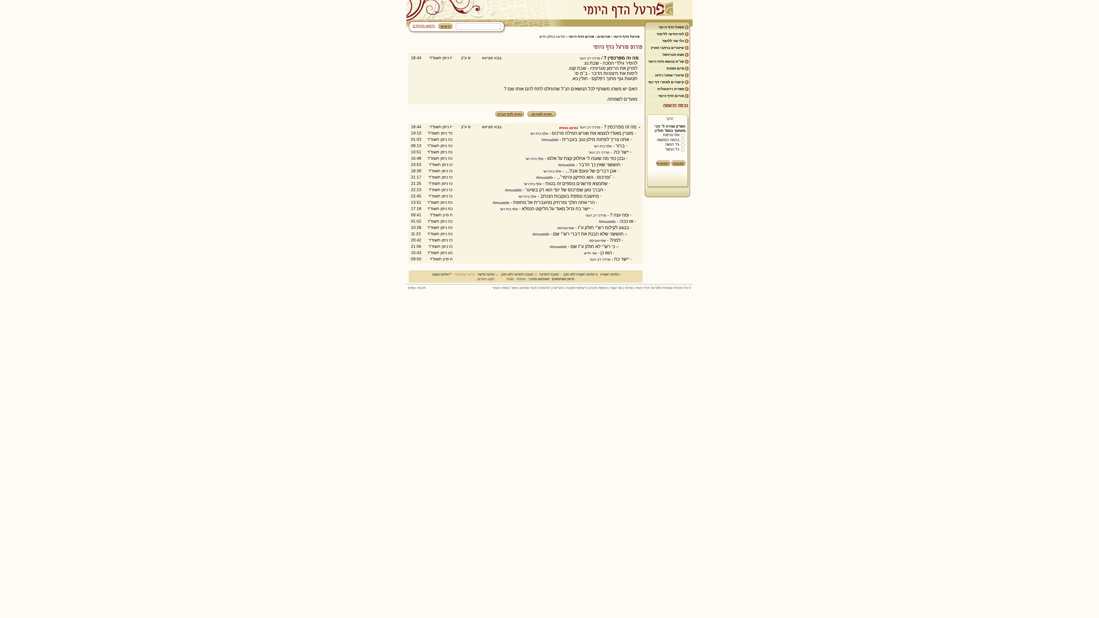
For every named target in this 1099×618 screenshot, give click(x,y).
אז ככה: (626, 221)
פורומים (603, 37)
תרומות (544, 288)
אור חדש (590, 253)
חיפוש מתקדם (424, 26)
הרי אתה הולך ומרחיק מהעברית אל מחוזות (554, 202)
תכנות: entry (417, 288)
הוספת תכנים (598, 288)
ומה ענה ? (619, 215)
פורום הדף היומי (671, 96)
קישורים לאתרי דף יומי (666, 82)
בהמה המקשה (668, 140)
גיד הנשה (672, 144)
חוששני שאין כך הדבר (599, 164)
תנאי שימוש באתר (524, 288)
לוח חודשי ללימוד (670, 34)
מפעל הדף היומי (671, 27)
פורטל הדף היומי (626, 37)
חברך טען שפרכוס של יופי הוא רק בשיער (564, 189)
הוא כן (606, 252)
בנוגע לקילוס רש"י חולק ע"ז (603, 227)
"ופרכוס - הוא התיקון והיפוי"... (584, 177)
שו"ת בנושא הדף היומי (666, 62)
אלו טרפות (671, 135)
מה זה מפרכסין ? (620, 126)
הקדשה (558, 288)
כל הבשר (672, 149)
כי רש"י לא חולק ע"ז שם (592, 246)
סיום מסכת (675, 68)
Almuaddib (549, 140)
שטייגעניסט (565, 228)
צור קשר (616, 288)
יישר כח (621, 259)
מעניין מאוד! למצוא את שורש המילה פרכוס (592, 133)
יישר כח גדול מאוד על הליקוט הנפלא (556, 208)
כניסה (683, 105)
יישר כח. (621, 152)
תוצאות (663, 163)
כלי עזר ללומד (673, 41)
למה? (615, 240)
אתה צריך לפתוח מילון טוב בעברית (595, 139)
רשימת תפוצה (576, 288)
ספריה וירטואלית (670, 89)
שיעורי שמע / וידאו (669, 75)
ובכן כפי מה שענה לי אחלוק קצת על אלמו (586, 158)
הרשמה (670, 105)
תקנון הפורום (486, 279)
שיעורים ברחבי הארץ (667, 48)
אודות (629, 288)
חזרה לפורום (542, 114)
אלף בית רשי (539, 134)
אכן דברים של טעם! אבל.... (590, 171)
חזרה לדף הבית (510, 114)
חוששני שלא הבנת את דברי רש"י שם (588, 233)
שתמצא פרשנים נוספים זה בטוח (576, 183)
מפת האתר (500, 288)
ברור (620, 145)
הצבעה (678, 163)
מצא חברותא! (673, 55)
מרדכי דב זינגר (589, 58)
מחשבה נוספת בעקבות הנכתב (569, 196)
